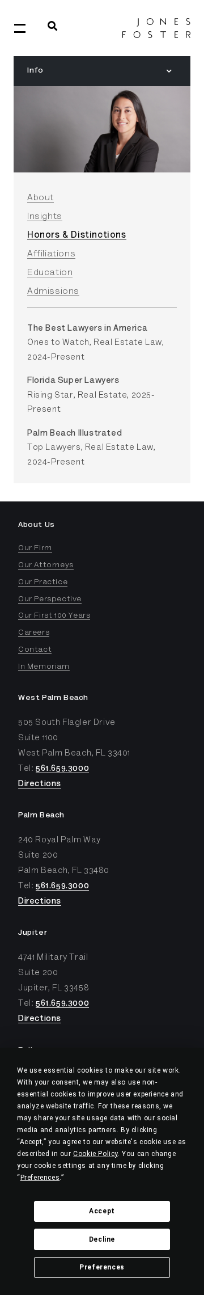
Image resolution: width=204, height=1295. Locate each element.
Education (50, 272)
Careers (33, 633)
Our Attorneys (46, 566)
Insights (44, 216)
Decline (102, 1239)
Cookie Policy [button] (95, 1154)
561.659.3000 (62, 769)
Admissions (53, 291)
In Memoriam (44, 667)
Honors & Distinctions (76, 235)
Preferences (102, 1267)
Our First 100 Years (54, 616)
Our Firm (35, 548)
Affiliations (51, 254)
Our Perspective (50, 600)
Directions (39, 784)
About (40, 198)
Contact (35, 650)
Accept (102, 1211)
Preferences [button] (40, 1178)
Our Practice (42, 583)
